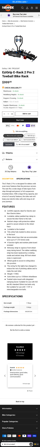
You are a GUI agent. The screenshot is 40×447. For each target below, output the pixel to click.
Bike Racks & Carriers (27, 21)
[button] (20, 329)
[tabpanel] (20, 249)
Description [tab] (7, 179)
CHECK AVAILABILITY (13, 88)
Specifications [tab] (23, 179)
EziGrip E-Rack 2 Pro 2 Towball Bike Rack (14, 26)
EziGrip (4, 68)
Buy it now (20, 120)
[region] (20, 376)
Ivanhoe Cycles (11, 440)
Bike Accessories (13, 21)
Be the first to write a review (20, 330)
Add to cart (27, 114)
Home (4, 21)
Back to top (20, 401)
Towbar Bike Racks (7, 23)
